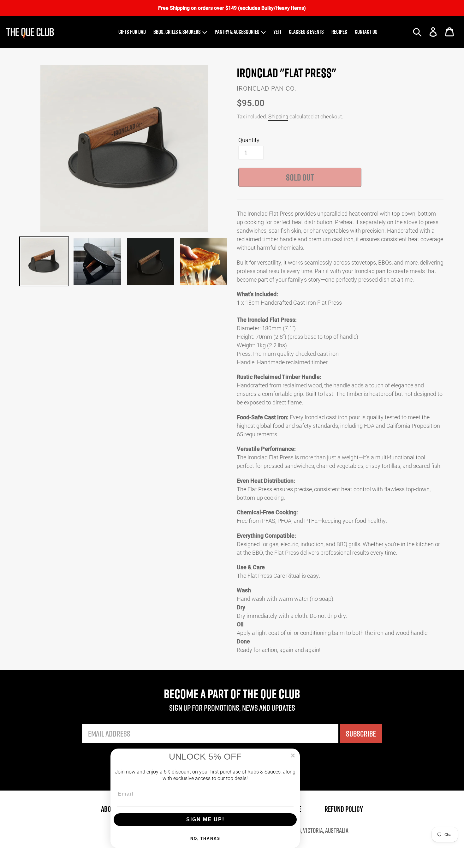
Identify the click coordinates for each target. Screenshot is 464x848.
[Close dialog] (293, 755)
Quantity (248, 140)
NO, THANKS (205, 838)
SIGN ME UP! (205, 819)
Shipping (278, 116)
